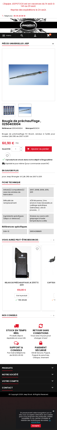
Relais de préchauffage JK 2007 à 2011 (22, 283)
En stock (19, 160)
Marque (29, 128)
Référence (6, 128)
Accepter (35, 426)
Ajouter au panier (38, 148)
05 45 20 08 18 (19, 16)
